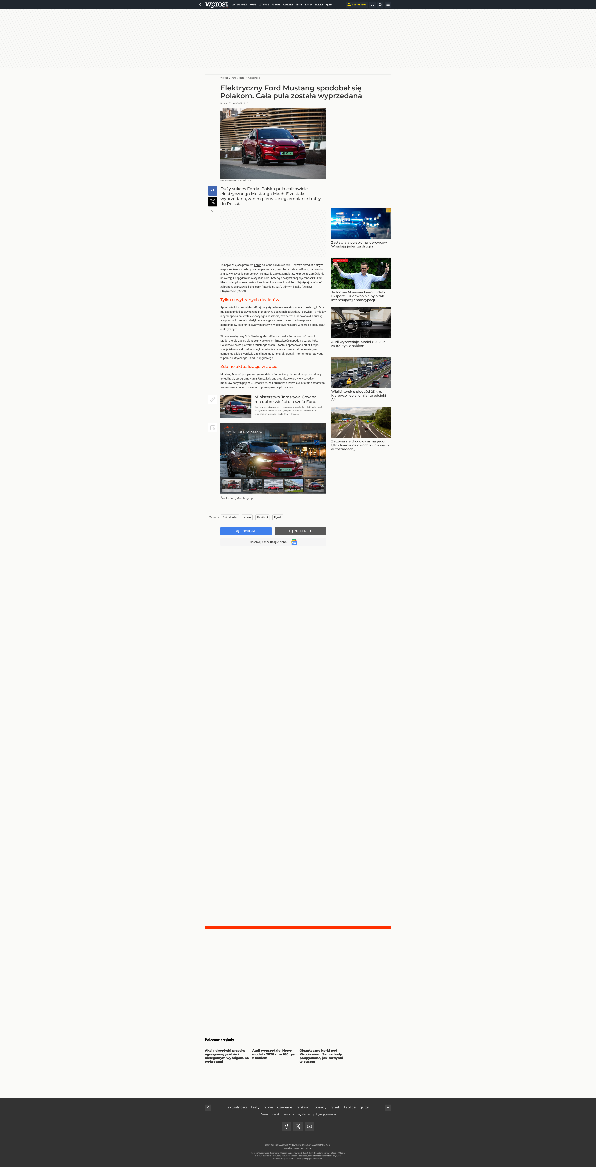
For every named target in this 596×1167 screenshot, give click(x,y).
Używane (264, 4)
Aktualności (239, 4)
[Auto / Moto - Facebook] (286, 1126)
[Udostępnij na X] (212, 201)
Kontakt (275, 1114)
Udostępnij (249, 531)
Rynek (308, 4)
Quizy (329, 4)
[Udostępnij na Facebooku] (212, 191)
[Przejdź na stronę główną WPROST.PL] (200, 5)
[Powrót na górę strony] (388, 1108)
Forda (257, 265)
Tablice (319, 4)
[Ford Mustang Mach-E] (273, 458)
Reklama (289, 1114)
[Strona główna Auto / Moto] (216, 4)
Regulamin (304, 1114)
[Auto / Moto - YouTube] (309, 1126)
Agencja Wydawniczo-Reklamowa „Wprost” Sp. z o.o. (305, 1145)
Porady (276, 4)
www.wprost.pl (303, 1159)
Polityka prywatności (325, 1114)
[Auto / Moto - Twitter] (298, 1126)
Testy (299, 4)
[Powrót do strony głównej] (208, 1108)
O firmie (263, 1114)
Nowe (253, 4)
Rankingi (288, 4)
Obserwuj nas (268, 542)
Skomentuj (303, 531)
